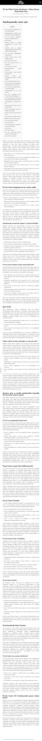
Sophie (27, 13)
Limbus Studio (32, 739)
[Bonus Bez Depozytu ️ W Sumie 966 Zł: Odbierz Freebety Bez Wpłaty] (1, 370)
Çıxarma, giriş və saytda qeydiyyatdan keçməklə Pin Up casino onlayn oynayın (13, 49)
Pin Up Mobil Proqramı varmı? (12, 81)
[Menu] (39, 2)
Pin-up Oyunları (9, 122)
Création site (22, 739)
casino (22, 13)
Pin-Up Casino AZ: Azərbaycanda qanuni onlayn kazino (13, 77)
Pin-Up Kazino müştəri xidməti (13, 116)
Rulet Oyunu (8, 128)
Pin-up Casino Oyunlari (11, 66)
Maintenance (27, 739)
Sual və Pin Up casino (10, 136)
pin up (20, 219)
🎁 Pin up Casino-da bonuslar (12, 118)
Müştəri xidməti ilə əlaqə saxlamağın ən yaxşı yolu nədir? (13, 44)
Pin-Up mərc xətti (9, 130)
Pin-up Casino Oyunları (11, 60)
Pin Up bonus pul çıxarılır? (11, 120)
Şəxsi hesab (8, 40)
